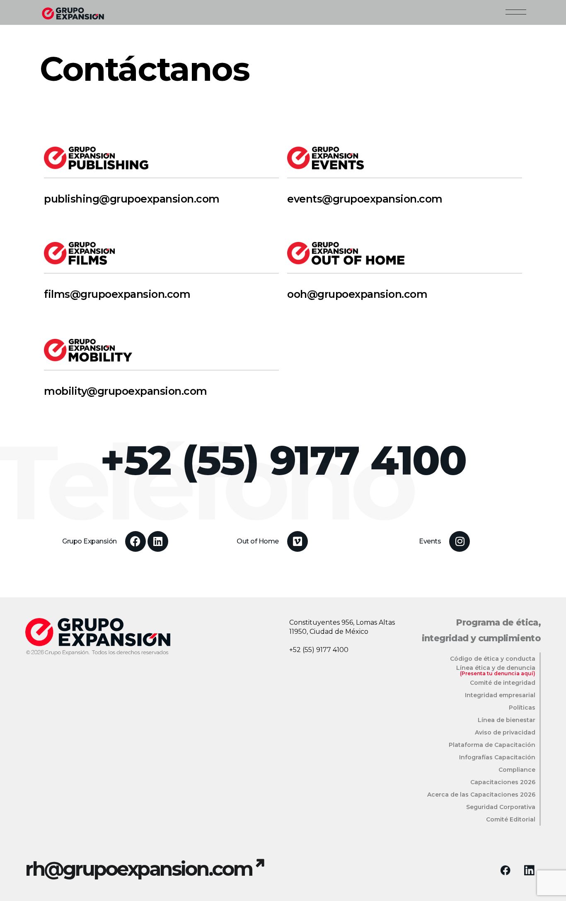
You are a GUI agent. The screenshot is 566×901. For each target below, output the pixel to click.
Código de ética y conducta (492, 658)
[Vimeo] (297, 541)
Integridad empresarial (500, 695)
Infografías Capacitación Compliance (497, 763)
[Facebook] (135, 541)
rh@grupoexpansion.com (138, 869)
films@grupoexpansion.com (117, 294)
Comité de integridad (502, 682)
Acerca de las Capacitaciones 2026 (481, 794)
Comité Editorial (510, 819)
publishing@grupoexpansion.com (132, 199)
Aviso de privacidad (505, 732)
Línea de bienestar (506, 720)
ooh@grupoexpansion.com (357, 294)
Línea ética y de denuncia (495, 668)
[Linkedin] (158, 541)
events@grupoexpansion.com (365, 199)
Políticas (522, 707)
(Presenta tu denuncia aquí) (497, 673)
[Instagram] (459, 541)
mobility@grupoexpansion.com (125, 391)
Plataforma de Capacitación (492, 745)
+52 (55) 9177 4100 (318, 650)
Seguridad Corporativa (500, 807)
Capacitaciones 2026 (502, 782)
